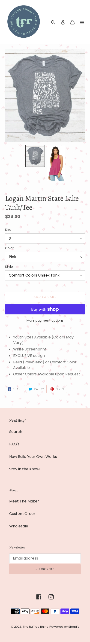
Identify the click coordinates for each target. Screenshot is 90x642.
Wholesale (18, 526)
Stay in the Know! (24, 469)
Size (8, 229)
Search (15, 431)
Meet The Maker (24, 501)
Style (9, 266)
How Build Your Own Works (33, 456)
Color (9, 248)
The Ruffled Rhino (35, 626)
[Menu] (82, 22)
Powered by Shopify (64, 626)
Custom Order (22, 513)
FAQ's (14, 444)
